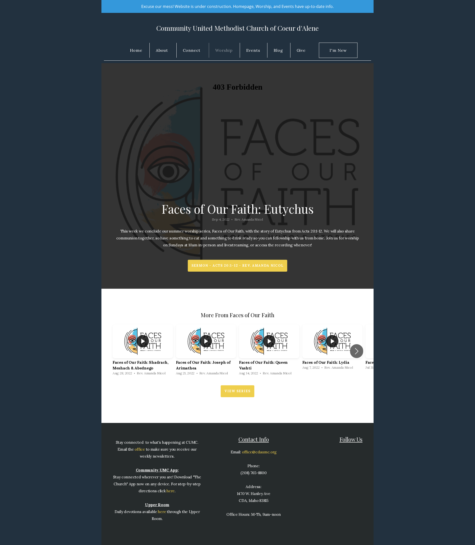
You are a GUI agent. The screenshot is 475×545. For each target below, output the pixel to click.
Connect (192, 50)
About (162, 50)
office (139, 449)
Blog (278, 50)
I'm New (338, 50)
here (170, 491)
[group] (143, 351)
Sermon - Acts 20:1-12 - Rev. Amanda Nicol (237, 265)
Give (301, 50)
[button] (356, 351)
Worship (224, 50)
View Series (237, 391)
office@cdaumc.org (259, 452)
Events (253, 50)
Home (136, 50)
